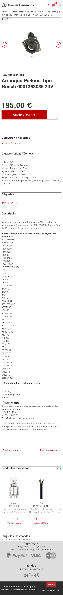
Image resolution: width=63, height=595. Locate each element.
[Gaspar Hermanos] (20, 5)
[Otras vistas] (5, 46)
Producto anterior (12, 450)
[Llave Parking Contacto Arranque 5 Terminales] (14, 487)
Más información (51, 590)
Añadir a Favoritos (11, 143)
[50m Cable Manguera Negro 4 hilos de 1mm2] (41, 487)
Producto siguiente (50, 450)
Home (4, 12)
